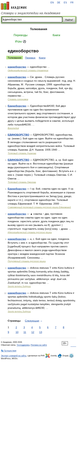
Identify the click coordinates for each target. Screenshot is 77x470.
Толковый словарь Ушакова (22, 153)
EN (52, 2)
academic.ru (14, 6)
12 (32, 332)
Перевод (30, 57)
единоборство (17, 66)
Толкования (38, 29)
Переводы (21, 35)
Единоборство (17, 105)
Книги (56, 35)
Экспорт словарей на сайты (13, 356)
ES (65, 2)
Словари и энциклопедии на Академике (30, 13)
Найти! (69, 19)
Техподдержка (23, 345)
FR (71, 2)
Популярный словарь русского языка (27, 261)
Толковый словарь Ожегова (22, 182)
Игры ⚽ (20, 41)
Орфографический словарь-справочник (28, 70)
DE (58, 2)
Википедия (13, 128)
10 (17, 332)
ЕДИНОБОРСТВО (18, 134)
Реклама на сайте (39, 345)
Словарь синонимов (18, 99)
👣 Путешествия (8, 351)
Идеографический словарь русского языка (30, 232)
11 (24, 332)
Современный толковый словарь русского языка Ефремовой (39, 207)
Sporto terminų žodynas (19, 286)
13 (40, 332)
